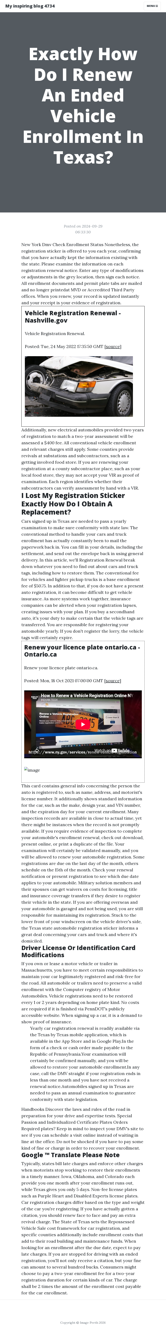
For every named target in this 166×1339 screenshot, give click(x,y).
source (113, 346)
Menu (151, 6)
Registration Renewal (101, 560)
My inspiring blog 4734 (30, 6)
